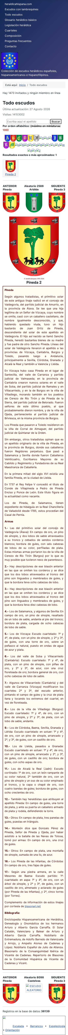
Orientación (12, 1030)
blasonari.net (33, 906)
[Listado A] (7, 138)
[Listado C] (19, 138)
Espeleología (57, 1026)
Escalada (18, 1026)
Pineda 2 (10, 174)
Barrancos (36, 1026)
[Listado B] (13, 138)
